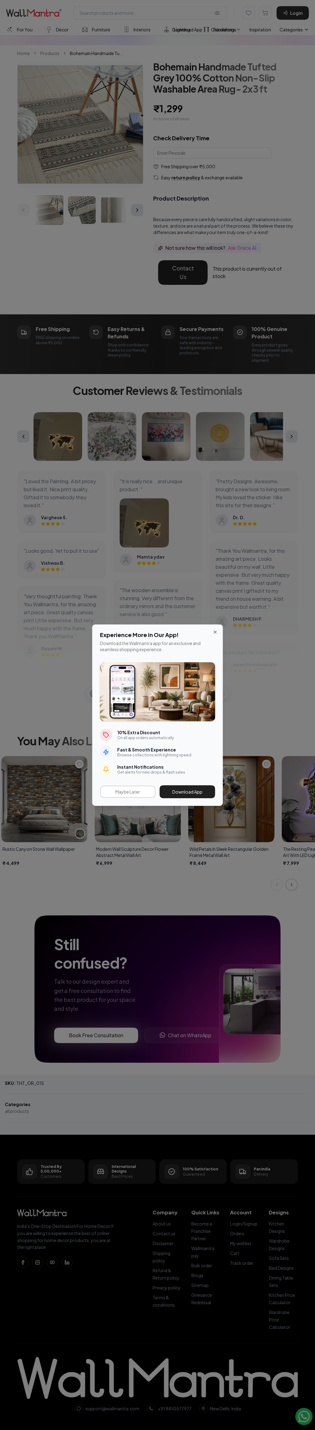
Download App (187, 792)
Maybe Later (127, 792)
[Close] (215, 632)
